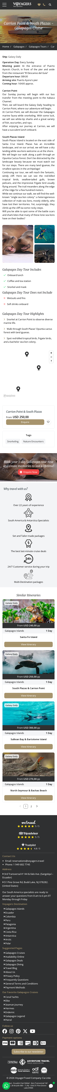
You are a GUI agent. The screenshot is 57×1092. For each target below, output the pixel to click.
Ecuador (9, 912)
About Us (10, 972)
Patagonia (10, 924)
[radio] (19, 826)
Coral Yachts (12, 997)
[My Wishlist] (39, 4)
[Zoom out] (51, 357)
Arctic (8, 939)
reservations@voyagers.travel (28, 860)
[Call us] (44, 5)
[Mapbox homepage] (9, 395)
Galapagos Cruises (15, 952)
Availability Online (14, 956)
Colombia (10, 916)
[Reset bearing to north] (51, 361)
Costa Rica (10, 931)
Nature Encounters (33, 441)
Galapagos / (19, 46)
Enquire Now (30, 472)
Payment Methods (15, 987)
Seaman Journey (14, 1004)
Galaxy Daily (14, 56)
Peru (7, 920)
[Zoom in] (51, 353)
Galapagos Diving (14, 964)
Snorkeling (13, 441)
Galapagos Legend (15, 1016)
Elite (7, 1000)
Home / (6, 46)
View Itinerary (28, 644)
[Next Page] (37, 806)
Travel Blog (11, 968)
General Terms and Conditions (21, 983)
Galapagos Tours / (38, 46)
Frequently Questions (16, 979)
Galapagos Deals (14, 960)
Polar (8, 943)
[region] (28, 373)
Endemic (10, 1012)
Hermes (9, 1008)
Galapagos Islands (14, 908)
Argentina (10, 928)
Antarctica (10, 935)
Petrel (8, 1019)
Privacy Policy (12, 975)
